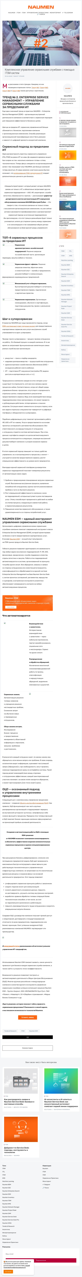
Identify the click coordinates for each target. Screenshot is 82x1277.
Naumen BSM (65, 265)
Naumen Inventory (67, 285)
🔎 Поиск (41, 14)
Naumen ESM (33, 1031)
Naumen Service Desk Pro (66, 326)
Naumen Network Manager (66, 301)
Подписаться (41, 1260)
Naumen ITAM (65, 290)
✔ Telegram (67, 12)
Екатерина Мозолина (62, 1109)
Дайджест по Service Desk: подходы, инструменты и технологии (16, 1150)
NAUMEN (68, 96)
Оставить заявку (27, 1017)
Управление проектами (38, 12)
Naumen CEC (65, 269)
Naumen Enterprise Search (67, 275)
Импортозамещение (68, 345)
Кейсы (63, 350)
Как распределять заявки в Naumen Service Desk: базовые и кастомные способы (19, 1101)
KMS (70, 256)
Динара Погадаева (21, 1107)
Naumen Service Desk (66, 319)
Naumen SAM (65, 313)
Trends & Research (10, 1031)
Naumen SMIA (65, 331)
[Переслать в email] (27, 1037)
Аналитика (65, 340)
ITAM (24, 12)
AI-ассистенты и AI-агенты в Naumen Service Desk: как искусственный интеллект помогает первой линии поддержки (61, 1102)
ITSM (19, 12)
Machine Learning (67, 260)
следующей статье (11, 946)
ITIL (70, 251)
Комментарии (27, 1048)
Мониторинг (55, 12)
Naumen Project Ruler (66, 307)
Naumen (11, 12)
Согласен (8, 1271)
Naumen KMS (65, 295)
